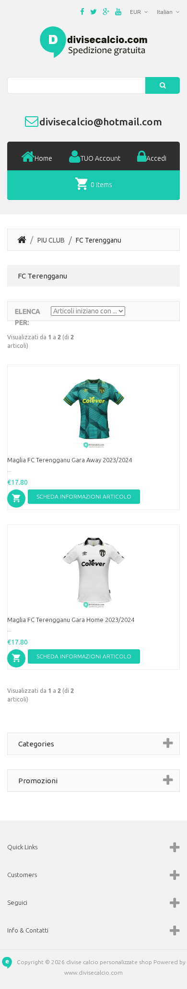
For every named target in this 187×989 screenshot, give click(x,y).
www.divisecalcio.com (93, 972)
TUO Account (100, 158)
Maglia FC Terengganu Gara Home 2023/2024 (70, 619)
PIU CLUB (51, 240)
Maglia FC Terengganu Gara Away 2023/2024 (69, 459)
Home (43, 158)
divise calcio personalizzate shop (109, 962)
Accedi (156, 158)
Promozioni (38, 781)
